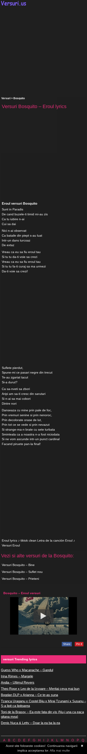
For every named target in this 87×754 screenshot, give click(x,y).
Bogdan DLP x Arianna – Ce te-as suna (29, 695)
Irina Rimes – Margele (17, 676)
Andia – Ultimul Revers (17, 682)
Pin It (79, 644)
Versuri (5, 98)
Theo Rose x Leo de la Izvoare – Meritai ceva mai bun (40, 689)
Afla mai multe (60, 750)
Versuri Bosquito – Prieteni (20, 578)
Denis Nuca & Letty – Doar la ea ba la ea (30, 723)
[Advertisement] (43, 51)
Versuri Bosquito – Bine (18, 565)
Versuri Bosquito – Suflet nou (22, 572)
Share (66, 644)
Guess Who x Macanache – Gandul (27, 670)
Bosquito (19, 98)
